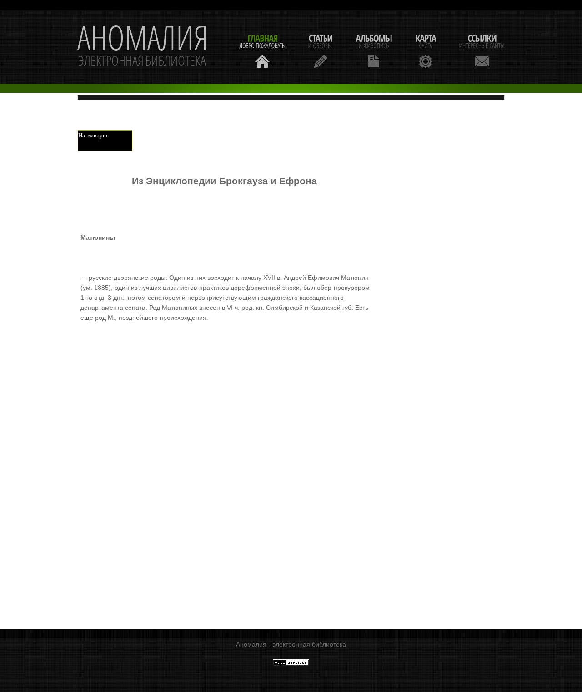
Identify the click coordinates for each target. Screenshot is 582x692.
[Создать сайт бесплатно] (291, 664)
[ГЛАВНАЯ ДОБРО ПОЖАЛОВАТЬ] (262, 50)
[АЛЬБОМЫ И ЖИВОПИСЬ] (374, 50)
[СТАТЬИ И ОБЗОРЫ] (320, 50)
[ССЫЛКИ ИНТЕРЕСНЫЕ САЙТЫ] (482, 50)
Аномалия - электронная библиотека (142, 46)
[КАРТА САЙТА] (425, 50)
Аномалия (251, 644)
